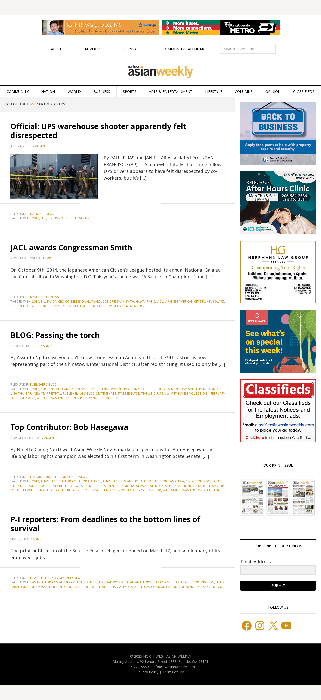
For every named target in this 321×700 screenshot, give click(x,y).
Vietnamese (179, 393)
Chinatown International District (126, 389)
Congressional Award (83, 301)
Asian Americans (84, 389)
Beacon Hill (149, 481)
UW (166, 393)
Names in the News (44, 297)
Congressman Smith (118, 301)
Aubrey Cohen (70, 582)
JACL (160, 301)
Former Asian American (161, 582)
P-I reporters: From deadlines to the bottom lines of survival (105, 523)
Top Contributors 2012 (68, 490)
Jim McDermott (210, 389)
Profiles (51, 477)
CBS (61, 301)
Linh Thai (17, 393)
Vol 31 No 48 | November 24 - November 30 (128, 490)
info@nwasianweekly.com (174, 666)
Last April (81, 587)
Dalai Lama (133, 582)
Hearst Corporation (197, 582)
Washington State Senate (202, 490)
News (34, 578)
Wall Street (172, 490)
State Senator (128, 393)
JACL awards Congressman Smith (71, 247)
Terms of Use (174, 672)
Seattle (167, 486)
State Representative (191, 486)
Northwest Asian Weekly (160, 72)
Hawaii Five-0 (145, 301)
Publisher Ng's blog (79, 393)
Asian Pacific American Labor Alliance (71, 481)
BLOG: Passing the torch (55, 335)
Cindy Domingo (198, 481)
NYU (29, 393)
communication (164, 587)
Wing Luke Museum (103, 398)
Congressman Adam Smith (176, 389)
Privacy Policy (147, 672)
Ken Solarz (215, 301)
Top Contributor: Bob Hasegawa (69, 427)
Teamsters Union (34, 490)
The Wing (148, 393)
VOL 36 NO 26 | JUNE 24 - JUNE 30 (71, 218)
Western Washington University (62, 398)
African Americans (55, 389)
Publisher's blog (43, 384)
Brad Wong (113, 582)
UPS (43, 218)
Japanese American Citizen (185, 301)
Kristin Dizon (61, 587)
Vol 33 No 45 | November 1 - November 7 (113, 306)
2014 (35, 301)
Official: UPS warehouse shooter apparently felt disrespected (98, 130)
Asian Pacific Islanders (120, 481)
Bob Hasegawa (172, 481)
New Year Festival (47, 393)
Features (37, 477)
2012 (35, 481)
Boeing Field (93, 582)
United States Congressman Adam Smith (49, 306)
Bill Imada (49, 301)
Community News (73, 477)
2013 (35, 389)
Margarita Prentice (104, 486)
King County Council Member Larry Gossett (53, 486)
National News (42, 214)
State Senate (106, 393)
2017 (35, 218)
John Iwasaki (40, 587)
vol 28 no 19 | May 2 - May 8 (200, 587)
